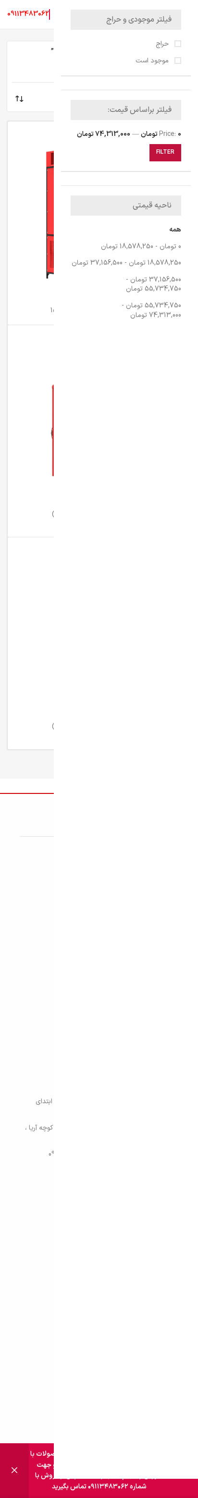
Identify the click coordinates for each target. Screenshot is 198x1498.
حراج (163, 44)
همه (175, 230)
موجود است (153, 61)
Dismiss (14, 1470)
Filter (165, 152)
